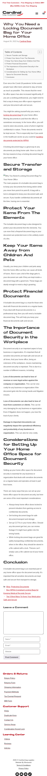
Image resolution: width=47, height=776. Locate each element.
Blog (8, 587)
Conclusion (10, 77)
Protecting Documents (20, 587)
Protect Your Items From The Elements (20, 58)
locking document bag (12, 115)
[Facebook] (17, 774)
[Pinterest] (25, 774)
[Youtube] (21, 774)
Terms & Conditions (24, 765)
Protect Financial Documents (16, 64)
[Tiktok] (30, 774)
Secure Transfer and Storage (16, 55)
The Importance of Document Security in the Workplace (22, 68)
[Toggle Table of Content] (38, 52)
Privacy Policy (24, 768)
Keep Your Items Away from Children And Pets (23, 61)
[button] (37, 13)
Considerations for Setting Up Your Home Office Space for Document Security (23, 73)
